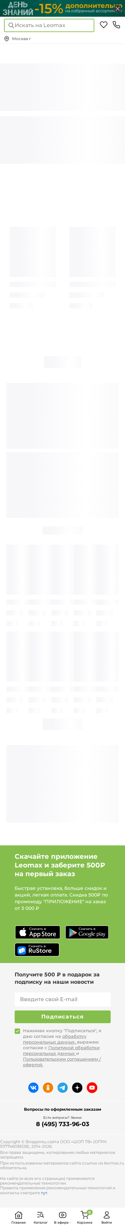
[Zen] (77, 1087)
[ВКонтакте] (33, 1087)
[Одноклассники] (48, 1087)
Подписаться (62, 1016)
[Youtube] (92, 1087)
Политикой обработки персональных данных (61, 1050)
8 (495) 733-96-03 (62, 1124)
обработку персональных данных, (54, 1039)
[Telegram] (62, 1087)
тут (44, 1192)
